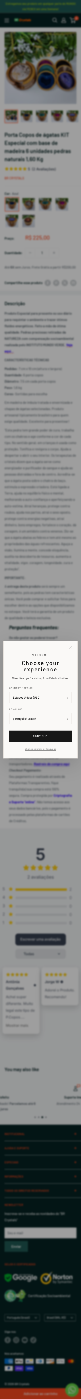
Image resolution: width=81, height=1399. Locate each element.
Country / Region (21, 688)
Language (15, 709)
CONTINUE (40, 735)
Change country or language (40, 748)
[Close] (71, 647)
